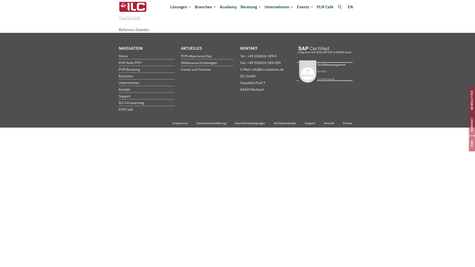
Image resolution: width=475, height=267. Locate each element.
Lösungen (178, 6)
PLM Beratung (129, 69)
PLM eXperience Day (196, 56)
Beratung (248, 6)
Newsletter (472, 100)
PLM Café (325, 6)
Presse (347, 123)
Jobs (472, 143)
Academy (228, 6)
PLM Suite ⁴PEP (130, 63)
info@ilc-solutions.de (268, 69)
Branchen (203, 6)
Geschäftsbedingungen (250, 123)
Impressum (180, 123)
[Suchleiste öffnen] (339, 7)
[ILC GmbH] (133, 7)
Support (124, 96)
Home (123, 56)
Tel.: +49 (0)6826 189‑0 (258, 56)
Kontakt (472, 124)
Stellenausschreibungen (199, 63)
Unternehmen (277, 6)
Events (303, 6)
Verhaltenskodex (285, 123)
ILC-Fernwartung (131, 103)
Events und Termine (196, 69)
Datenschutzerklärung (211, 123)
